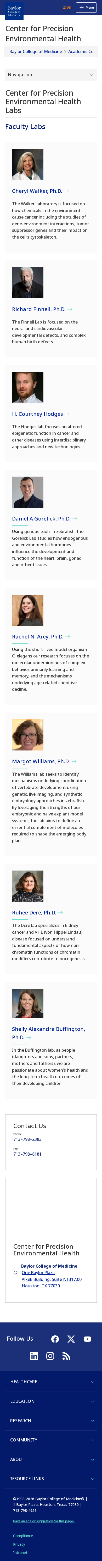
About (17, 1459)
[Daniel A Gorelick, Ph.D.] (27, 492)
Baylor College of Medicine (35, 51)
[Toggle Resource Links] (92, 1479)
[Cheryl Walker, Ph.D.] (27, 164)
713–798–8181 (27, 1154)
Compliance (23, 1535)
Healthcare (23, 1382)
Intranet (20, 1552)
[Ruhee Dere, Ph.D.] (27, 886)
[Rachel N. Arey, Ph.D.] (27, 610)
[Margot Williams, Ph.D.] (27, 734)
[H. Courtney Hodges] (27, 387)
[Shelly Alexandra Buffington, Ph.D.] (27, 1003)
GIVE (67, 7)
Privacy (19, 1544)
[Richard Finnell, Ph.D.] (27, 282)
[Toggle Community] (92, 1440)
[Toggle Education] (92, 1401)
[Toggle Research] (92, 1421)
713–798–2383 (27, 1139)
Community (23, 1440)
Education (22, 1401)
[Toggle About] (92, 1459)
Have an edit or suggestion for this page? (44, 1521)
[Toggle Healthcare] (92, 1382)
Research (20, 1421)
